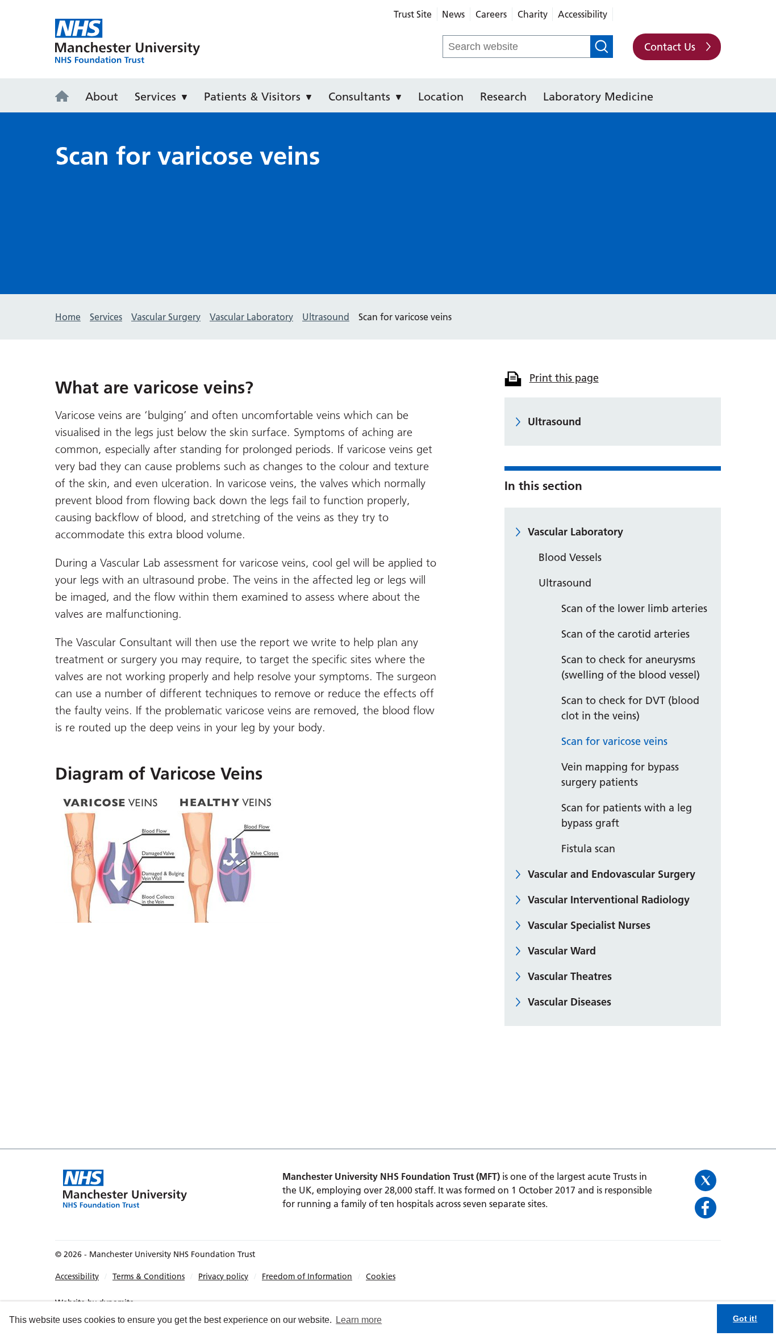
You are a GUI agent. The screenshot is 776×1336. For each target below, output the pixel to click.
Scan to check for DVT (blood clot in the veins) (630, 708)
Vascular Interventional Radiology (609, 899)
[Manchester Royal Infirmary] (65, 97)
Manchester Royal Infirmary (127, 41)
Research (503, 96)
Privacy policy (223, 1276)
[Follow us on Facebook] (706, 1207)
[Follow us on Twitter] (706, 1180)
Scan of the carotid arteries (625, 633)
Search (601, 46)
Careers (491, 14)
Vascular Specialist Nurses (589, 925)
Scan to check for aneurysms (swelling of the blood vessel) (630, 667)
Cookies (380, 1276)
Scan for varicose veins (614, 741)
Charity (533, 14)
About (101, 96)
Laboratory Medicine (598, 96)
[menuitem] (65, 95)
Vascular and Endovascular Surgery (611, 874)
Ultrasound (554, 421)
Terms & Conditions (148, 1276)
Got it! (745, 1318)
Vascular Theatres (570, 976)
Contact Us (669, 46)
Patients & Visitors (252, 96)
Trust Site (413, 14)
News (453, 14)
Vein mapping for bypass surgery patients (620, 774)
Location (441, 96)
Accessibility (582, 14)
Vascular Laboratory (575, 531)
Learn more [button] (359, 1320)
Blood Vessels (570, 557)
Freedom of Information (307, 1276)
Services (155, 96)
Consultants (359, 96)
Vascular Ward (562, 950)
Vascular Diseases (569, 1001)
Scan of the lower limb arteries (634, 608)
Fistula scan (588, 848)
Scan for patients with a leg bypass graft (626, 815)
